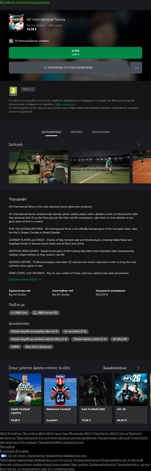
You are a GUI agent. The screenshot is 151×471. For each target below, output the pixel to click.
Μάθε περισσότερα (65, 104)
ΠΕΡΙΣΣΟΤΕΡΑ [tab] (101, 132)
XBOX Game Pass (57, 433)
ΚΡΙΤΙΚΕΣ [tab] (76, 132)
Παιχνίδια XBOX (34, 433)
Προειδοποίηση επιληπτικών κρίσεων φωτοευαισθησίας (57, 438)
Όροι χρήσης (79, 464)
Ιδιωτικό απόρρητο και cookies (21, 464)
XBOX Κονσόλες (11, 433)
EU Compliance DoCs (61, 469)
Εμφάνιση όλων (115, 367)
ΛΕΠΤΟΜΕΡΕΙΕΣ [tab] (51, 132)
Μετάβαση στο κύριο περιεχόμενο (24, 2)
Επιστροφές (29, 442)
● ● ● (136, 67)
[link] (25, 399)
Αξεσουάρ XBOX (80, 433)
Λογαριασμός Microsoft (114, 438)
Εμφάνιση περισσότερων (23, 279)
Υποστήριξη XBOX (104, 433)
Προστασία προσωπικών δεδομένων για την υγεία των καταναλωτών (50, 460)
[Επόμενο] (138, 144)
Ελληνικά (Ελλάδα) (14, 451)
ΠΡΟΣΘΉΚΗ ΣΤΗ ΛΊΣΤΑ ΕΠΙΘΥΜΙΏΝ (70, 67)
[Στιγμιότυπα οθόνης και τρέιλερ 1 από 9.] (38, 166)
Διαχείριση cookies (56, 464)
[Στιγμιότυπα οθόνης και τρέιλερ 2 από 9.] (100, 166)
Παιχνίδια (7, 446)
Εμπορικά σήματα (102, 464)
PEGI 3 (26, 89)
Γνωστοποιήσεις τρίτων (133, 464)
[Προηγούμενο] (131, 144)
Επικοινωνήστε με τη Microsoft (121, 460)
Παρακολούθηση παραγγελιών (61, 442)
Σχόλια (122, 433)
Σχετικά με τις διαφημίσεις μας (23, 469)
